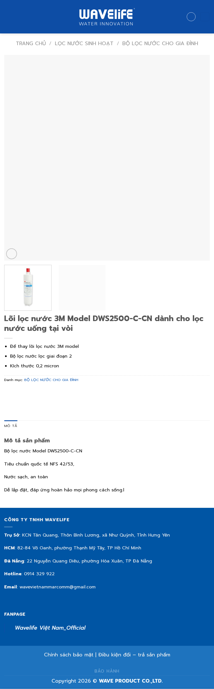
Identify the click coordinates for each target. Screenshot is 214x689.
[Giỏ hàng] (204, 16)
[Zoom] (11, 253)
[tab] (10, 425)
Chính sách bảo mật (68, 655)
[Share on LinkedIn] (59, 392)
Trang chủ (31, 43)
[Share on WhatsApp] (9, 392)
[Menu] (7, 16)
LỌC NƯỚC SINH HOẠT (84, 43)
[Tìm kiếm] (191, 16)
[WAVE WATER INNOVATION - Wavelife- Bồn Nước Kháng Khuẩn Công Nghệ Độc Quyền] (107, 16)
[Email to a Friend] (39, 392)
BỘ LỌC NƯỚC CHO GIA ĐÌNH (160, 43)
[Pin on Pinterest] (49, 392)
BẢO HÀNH (107, 671)
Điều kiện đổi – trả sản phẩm (134, 655)
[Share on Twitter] (29, 392)
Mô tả (10, 425)
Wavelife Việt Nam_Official (50, 628)
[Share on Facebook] (19, 392)
